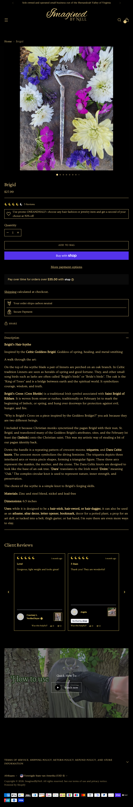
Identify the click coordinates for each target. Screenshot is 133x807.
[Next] (120, 3)
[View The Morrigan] (58, 617)
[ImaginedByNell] (66, 19)
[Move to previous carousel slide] (118, 738)
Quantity (10, 225)
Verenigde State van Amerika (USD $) (44, 775)
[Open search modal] (119, 19)
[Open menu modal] (6, 19)
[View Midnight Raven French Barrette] (112, 612)
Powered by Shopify (14, 785)
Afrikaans (9, 775)
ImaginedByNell (33, 781)
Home (8, 41)
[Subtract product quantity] (8, 232)
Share (13, 323)
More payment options (66, 267)
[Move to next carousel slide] (126, 738)
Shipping (10, 292)
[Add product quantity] (18, 232)
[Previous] (13, 3)
